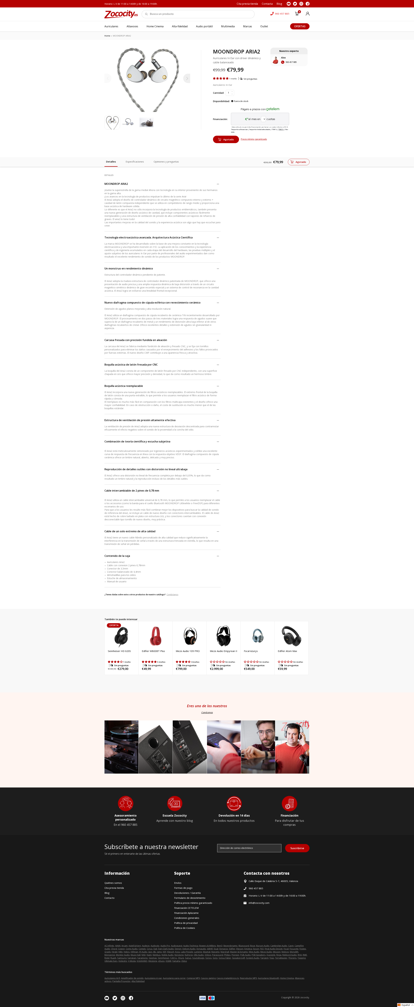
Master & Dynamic (239, 951)
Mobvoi (285, 951)
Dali (155, 948)
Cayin (291, 945)
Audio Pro (165, 945)
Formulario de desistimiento (189, 897)
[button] (221, 78)
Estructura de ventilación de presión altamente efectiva (139, 420)
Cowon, (121, 948)
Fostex (303, 948)
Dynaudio (201, 948)
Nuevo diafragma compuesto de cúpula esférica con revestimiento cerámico (152, 302)
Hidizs (127, 951)
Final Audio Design (274, 948)
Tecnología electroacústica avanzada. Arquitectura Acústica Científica (148, 237)
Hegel (114, 951)
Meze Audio (266, 951)
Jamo (159, 951)
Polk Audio (245, 954)
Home (107, 35)
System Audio (252, 957)
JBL (154, 951)
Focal (286, 948)
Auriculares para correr (174, 978)
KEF (164, 951)
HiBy (120, 951)
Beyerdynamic (230, 945)
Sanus (188, 957)
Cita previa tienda (114, 887)
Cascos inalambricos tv (228, 978)
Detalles (111, 161)
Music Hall (136, 954)
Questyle (271, 954)
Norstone (179, 954)
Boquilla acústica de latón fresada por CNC (131, 364)
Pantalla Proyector (121, 981)
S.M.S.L (173, 957)
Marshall (225, 951)
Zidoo (184, 961)
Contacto (109, 897)
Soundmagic (198, 957)
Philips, (227, 954)
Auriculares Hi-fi (112, 978)
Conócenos (207, 712)
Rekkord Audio (289, 954)
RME (305, 954)
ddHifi (210, 948)
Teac (271, 957)
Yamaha (176, 961)
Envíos (177, 882)
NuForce (189, 954)
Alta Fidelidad (138, 981)
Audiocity (155, 945)
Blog (106, 892)
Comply (142, 948)
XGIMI (168, 961)
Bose (252, 945)
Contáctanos (172, 594)
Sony (215, 957)
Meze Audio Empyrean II (223, 651)
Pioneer (235, 954)
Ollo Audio (199, 954)
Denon (178, 948)
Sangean (131, 957)
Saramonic (142, 957)
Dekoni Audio (189, 948)
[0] (297, 14)
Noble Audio (168, 954)
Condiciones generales (186, 917)
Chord (114, 948)
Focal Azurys (251, 651)
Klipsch (170, 951)
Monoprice (109, 954)
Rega (278, 954)
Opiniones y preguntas (166, 161)
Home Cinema (287, 978)
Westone (152, 961)
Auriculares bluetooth (268, 978)
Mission (277, 951)
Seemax (153, 957)
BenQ (220, 945)
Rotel (106, 957)
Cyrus (150, 948)
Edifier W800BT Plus (153, 651)
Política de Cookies (184, 927)
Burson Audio (262, 945)
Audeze (146, 945)
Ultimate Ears (110, 961)
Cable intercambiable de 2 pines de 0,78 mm (131, 490)
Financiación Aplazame (186, 912)
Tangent (264, 957)
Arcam (124, 945)
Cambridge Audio (278, 945)
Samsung (121, 957)
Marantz (215, 951)
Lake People (187, 951)
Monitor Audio (123, 954)
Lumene (198, 951)
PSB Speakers (259, 954)
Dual (216, 948)
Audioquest (176, 945)
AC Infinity (109, 945)
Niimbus (157, 954)
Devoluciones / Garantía (187, 892)
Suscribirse (297, 848)
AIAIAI (117, 945)
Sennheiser (163, 957)
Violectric (122, 961)
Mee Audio (254, 951)
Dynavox (223, 948)
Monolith (294, 951)
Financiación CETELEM (186, 907)
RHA (300, 954)
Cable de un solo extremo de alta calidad (129, 531)
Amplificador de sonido (132, 978)
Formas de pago (183, 887)
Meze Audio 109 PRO (188, 651)
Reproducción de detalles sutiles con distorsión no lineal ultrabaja (145, 469)
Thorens (292, 957)
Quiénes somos (113, 882)
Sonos (208, 957)
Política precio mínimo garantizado (193, 902)
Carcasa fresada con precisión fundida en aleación (135, 340)
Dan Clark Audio (166, 948)
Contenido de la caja (117, 556)
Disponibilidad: (221, 101)
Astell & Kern (135, 945)
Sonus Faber (225, 957)
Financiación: (220, 119)
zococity (304, 997)
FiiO (262, 948)
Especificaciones (135, 161)
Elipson (239, 948)
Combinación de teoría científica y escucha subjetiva (137, 441)
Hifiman (134, 951)
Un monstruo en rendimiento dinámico (128, 268)
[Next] (186, 78)
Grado (107, 951)
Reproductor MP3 (248, 978)
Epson (256, 948)
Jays (150, 951)
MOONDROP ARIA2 (116, 184)
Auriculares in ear (153, 978)
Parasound (217, 954)
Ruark (113, 957)
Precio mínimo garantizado (254, 139)
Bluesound (244, 945)
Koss (177, 951)
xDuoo (161, 961)
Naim (149, 954)
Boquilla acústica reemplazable (123, 386)
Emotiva (248, 948)
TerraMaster (281, 957)
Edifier (232, 948)
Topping (301, 957)
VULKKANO (142, 961)
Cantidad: (218, 92)
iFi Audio (143, 951)
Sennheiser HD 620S (119, 651)
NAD (144, 954)
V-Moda (132, 961)
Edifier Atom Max (287, 651)
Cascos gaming (208, 978)
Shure (181, 957)
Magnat (206, 951)
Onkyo (208, 954)
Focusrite (294, 948)
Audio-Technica (190, 945)
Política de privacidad (186, 922)
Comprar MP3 (193, 978)
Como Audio (132, 948)
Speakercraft (238, 957)
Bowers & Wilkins (207, 945)
